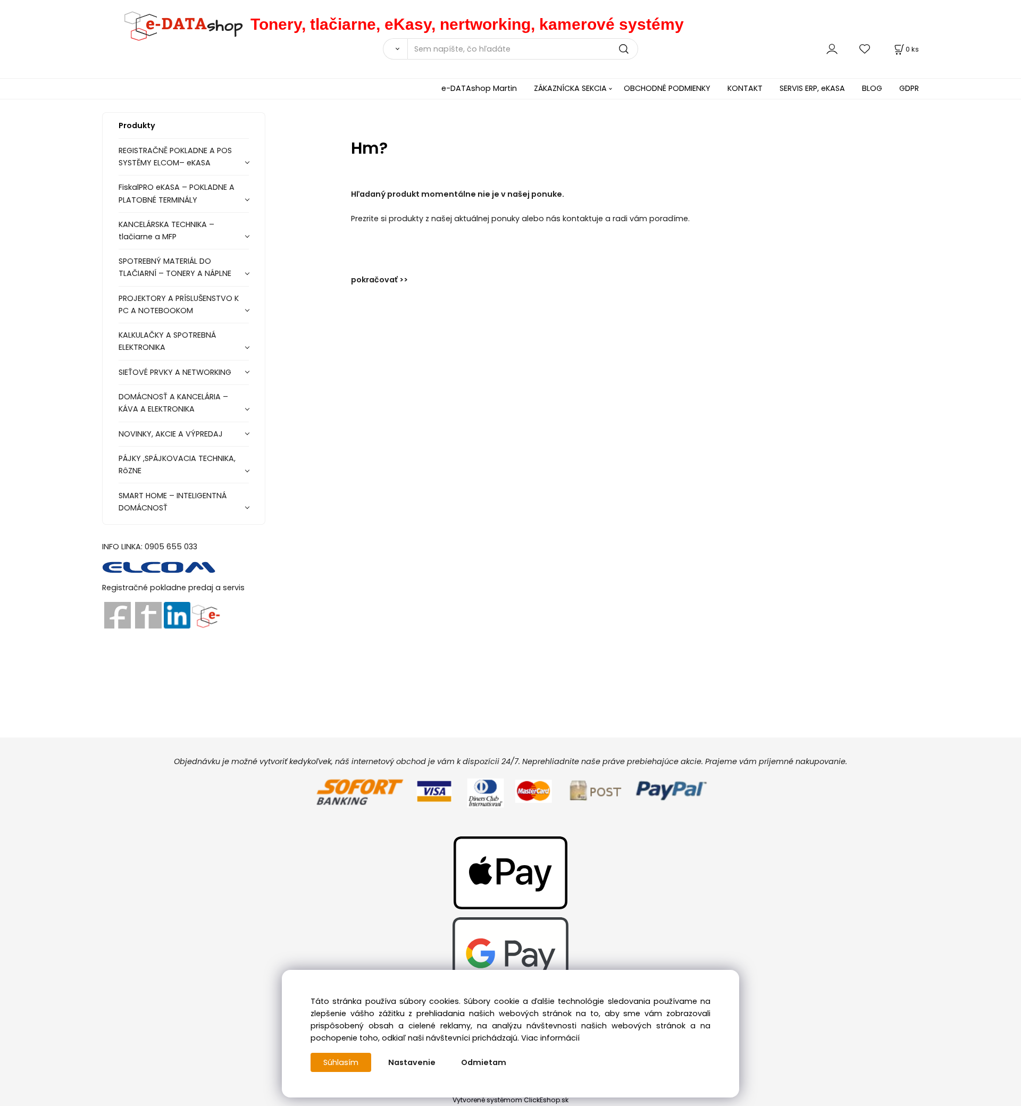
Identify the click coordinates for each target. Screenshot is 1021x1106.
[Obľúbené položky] (865, 48)
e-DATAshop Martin (479, 88)
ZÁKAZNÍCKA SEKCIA (570, 88)
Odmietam (483, 1062)
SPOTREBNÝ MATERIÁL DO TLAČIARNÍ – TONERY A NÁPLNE (175, 267)
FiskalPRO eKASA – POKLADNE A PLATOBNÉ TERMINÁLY (177, 193)
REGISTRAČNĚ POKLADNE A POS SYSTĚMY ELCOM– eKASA (175, 156)
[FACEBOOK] (117, 614)
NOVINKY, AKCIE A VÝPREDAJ (171, 434)
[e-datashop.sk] (176, 24)
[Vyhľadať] (395, 49)
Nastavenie (412, 1062)
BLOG (872, 88)
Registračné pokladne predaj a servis (173, 587)
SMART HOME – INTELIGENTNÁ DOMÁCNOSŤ (173, 501)
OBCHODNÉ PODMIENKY (667, 88)
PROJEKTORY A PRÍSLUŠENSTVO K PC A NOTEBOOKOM (179, 304)
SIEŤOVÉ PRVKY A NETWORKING (175, 372)
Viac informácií (550, 1038)
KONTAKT (745, 88)
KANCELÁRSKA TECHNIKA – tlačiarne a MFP (166, 230)
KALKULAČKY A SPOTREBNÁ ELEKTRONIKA (167, 341)
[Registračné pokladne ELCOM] (159, 567)
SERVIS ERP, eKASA (812, 88)
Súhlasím (340, 1062)
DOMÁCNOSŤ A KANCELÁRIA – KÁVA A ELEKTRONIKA (173, 402)
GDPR (909, 88)
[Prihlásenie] (832, 48)
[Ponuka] (205, 614)
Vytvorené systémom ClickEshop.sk (510, 1099)
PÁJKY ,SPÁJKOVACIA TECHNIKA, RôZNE (177, 464)
